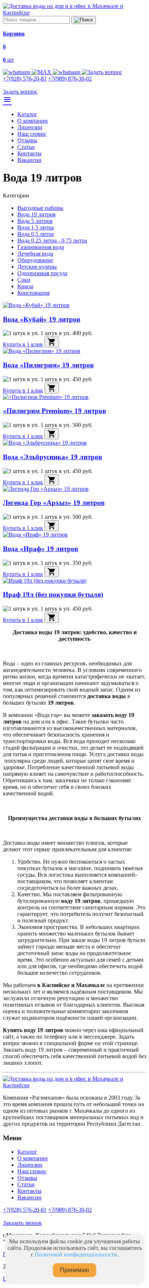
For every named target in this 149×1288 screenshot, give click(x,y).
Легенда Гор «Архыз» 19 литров (54, 502)
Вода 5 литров (35, 221)
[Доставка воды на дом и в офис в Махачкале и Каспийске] (74, 12)
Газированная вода (40, 247)
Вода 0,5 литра (35, 234)
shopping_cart (51, 342)
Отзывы (27, 140)
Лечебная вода (35, 253)
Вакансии (29, 160)
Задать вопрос (20, 92)
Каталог (27, 114)
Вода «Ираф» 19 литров (40, 549)
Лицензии (29, 127)
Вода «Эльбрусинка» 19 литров (52, 457)
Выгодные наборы (40, 208)
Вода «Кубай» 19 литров (41, 319)
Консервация (33, 293)
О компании (32, 121)
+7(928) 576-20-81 (25, 79)
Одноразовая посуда (42, 273)
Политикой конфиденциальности (76, 1254)
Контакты (29, 153)
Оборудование (35, 260)
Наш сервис (32, 134)
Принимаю (74, 1270)
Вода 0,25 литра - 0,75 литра (52, 240)
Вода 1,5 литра (35, 227)
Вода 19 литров (36, 214)
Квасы (25, 286)
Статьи (26, 147)
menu (7, 99)
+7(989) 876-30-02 (70, 79)
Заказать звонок (22, 1223)
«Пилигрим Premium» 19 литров (54, 411)
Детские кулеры (37, 267)
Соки (23, 280)
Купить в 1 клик (23, 344)
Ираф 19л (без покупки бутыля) (53, 594)
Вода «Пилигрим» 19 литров (48, 365)
